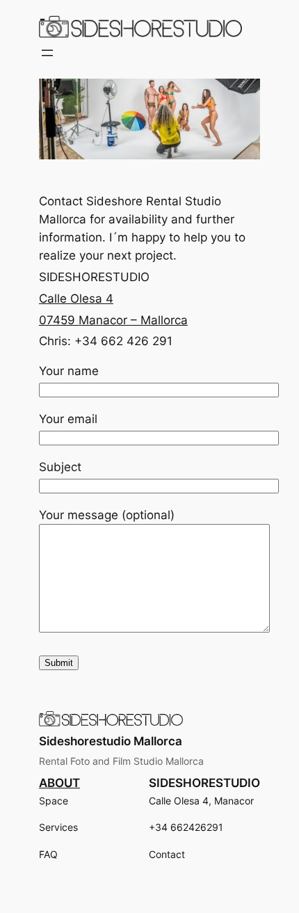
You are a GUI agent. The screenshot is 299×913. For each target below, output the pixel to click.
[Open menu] (47, 53)
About (59, 783)
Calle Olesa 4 (76, 298)
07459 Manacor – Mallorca (113, 320)
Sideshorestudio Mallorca (110, 741)
